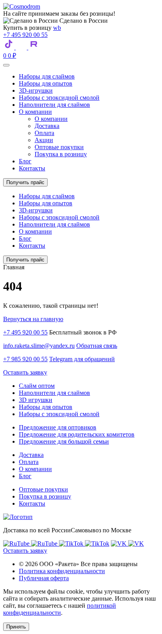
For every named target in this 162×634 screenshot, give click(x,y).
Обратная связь (96, 345)
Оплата (44, 133)
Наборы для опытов (45, 83)
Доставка (47, 125)
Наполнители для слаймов (54, 104)
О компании (35, 111)
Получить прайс (25, 182)
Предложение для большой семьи (64, 441)
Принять (16, 627)
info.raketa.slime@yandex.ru (39, 345)
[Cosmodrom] (21, 6)
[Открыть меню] (6, 65)
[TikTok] (9, 47)
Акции (44, 140)
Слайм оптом (37, 385)
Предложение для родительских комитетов (76, 434)
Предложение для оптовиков (57, 427)
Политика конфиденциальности (62, 571)
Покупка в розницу (61, 154)
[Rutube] (34, 47)
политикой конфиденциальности (59, 609)
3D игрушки (35, 399)
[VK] (22, 47)
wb (57, 27)
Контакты (32, 168)
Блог (25, 161)
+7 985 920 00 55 (25, 359)
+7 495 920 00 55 (25, 34)
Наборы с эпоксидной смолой (59, 97)
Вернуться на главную (33, 319)
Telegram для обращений (82, 359)
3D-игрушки (36, 90)
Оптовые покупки (59, 147)
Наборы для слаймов (47, 76)
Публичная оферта (44, 578)
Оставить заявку (25, 372)
